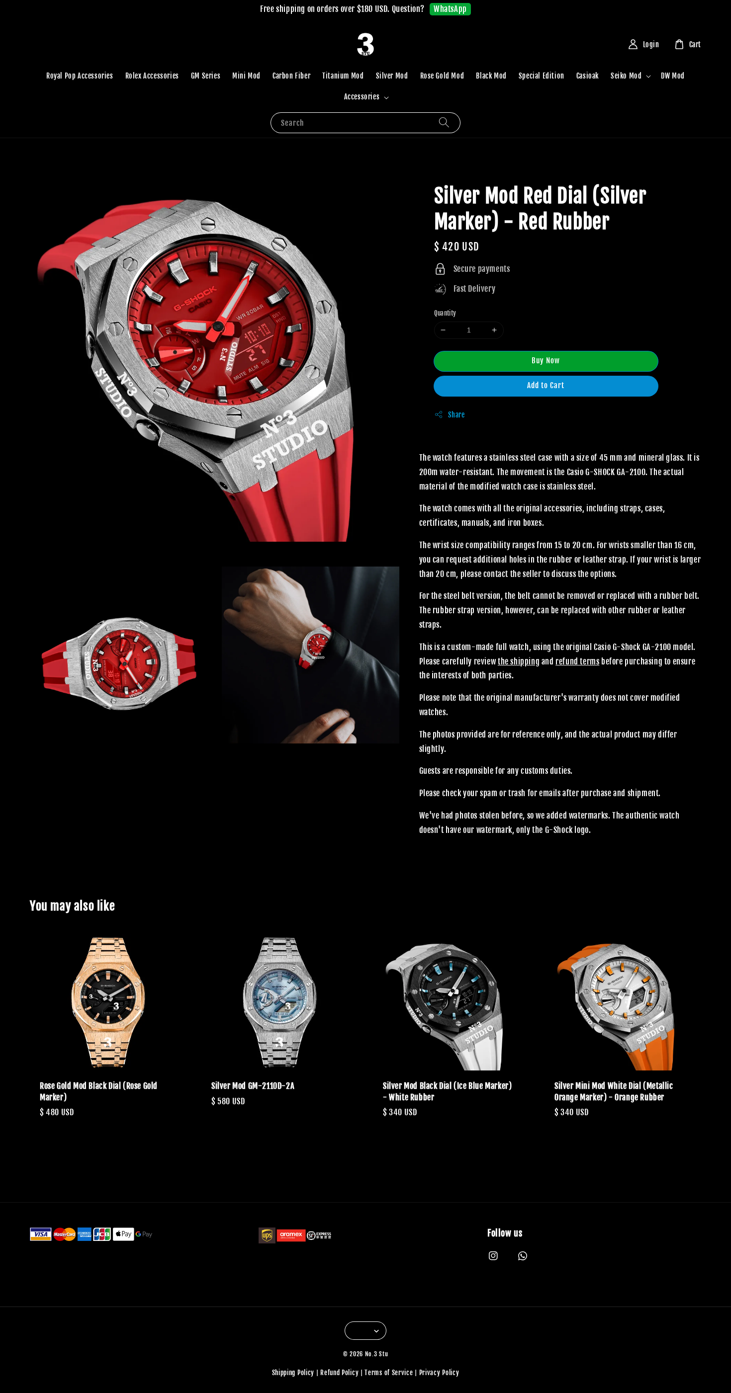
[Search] (444, 122)
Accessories (362, 96)
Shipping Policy (293, 1373)
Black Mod (491, 76)
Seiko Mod (626, 76)
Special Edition (541, 76)
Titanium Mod (343, 76)
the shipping (519, 661)
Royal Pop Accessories (79, 76)
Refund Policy (339, 1373)
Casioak (587, 76)
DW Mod (673, 76)
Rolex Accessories (152, 76)
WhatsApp (450, 9)
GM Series (205, 76)
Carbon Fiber (291, 76)
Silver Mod (392, 76)
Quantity (445, 313)
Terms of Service (389, 1373)
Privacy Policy (439, 1373)
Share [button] (456, 414)
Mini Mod (246, 76)
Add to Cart (545, 385)
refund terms (577, 661)
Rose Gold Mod (442, 76)
